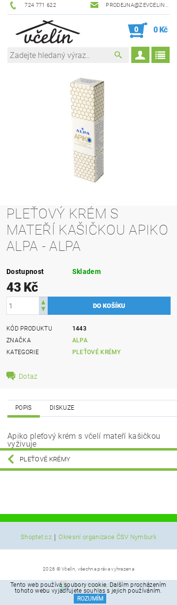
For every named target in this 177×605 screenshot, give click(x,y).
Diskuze (62, 407)
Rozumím (90, 598)
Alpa (80, 340)
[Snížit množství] (43, 310)
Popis (23, 407)
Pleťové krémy (96, 352)
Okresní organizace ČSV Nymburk (107, 537)
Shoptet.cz (36, 537)
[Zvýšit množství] (43, 301)
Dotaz (28, 376)
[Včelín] (46, 30)
